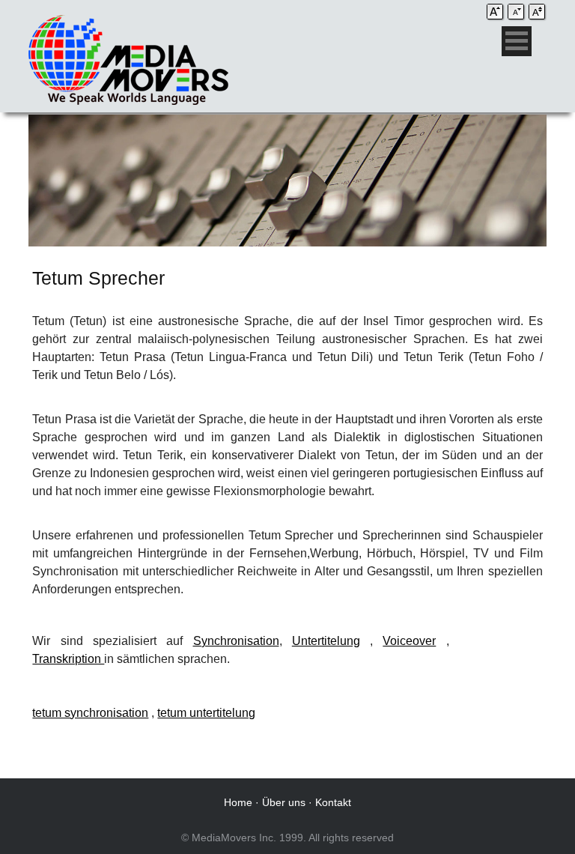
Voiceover (409, 641)
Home (238, 802)
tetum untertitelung (206, 712)
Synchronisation (236, 641)
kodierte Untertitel (496, 641)
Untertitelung (326, 641)
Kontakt (333, 802)
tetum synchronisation (90, 712)
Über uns (283, 802)
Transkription (68, 658)
